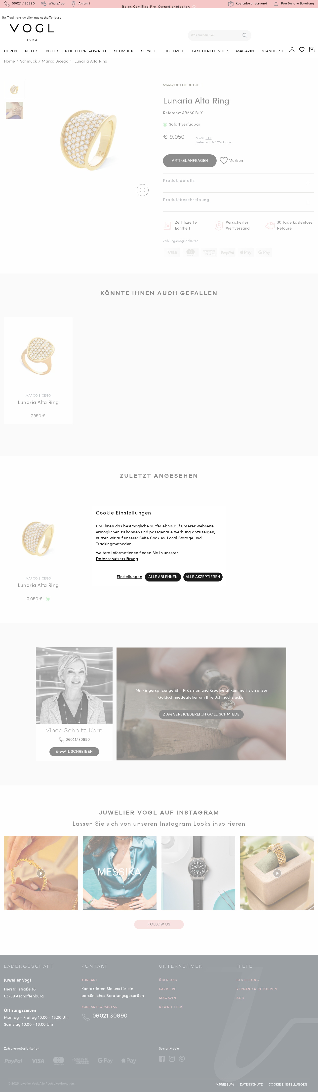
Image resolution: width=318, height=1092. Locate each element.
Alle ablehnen (163, 577)
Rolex (31, 51)
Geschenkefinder (210, 51)
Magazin (245, 51)
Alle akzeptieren (203, 577)
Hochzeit (174, 51)
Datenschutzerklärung (117, 559)
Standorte (273, 51)
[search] (244, 35)
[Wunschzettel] (302, 50)
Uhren (10, 51)
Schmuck (123, 51)
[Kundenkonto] (292, 50)
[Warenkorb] (312, 50)
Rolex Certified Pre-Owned (76, 51)
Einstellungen (129, 577)
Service (149, 51)
